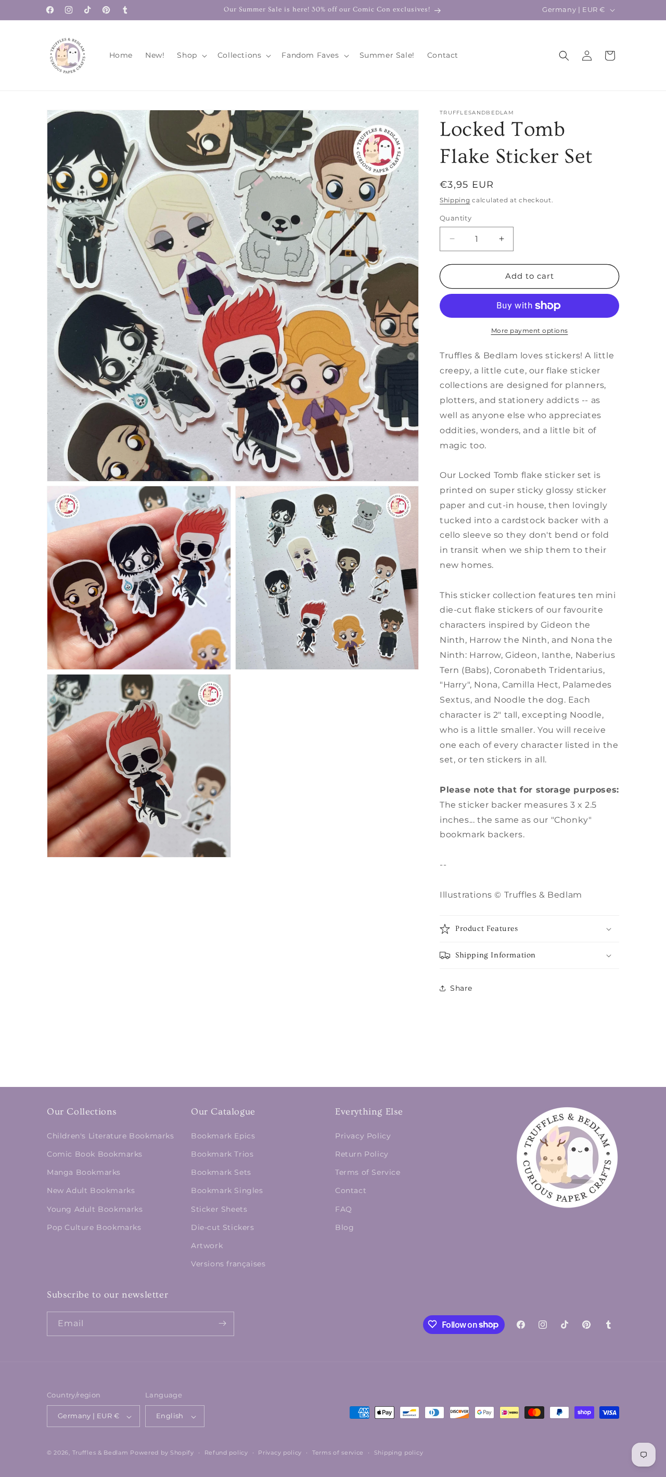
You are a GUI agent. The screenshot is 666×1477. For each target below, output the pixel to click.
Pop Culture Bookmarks (94, 1227)
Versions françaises (228, 1263)
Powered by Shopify (162, 1453)
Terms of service (338, 1452)
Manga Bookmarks (84, 1172)
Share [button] (461, 988)
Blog (344, 1227)
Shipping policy (399, 1452)
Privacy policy (280, 1452)
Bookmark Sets (221, 1172)
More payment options (529, 330)
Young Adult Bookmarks (95, 1208)
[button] (191, 55)
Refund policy (226, 1452)
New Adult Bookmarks (91, 1190)
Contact (350, 1190)
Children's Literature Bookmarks (110, 1135)
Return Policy (362, 1153)
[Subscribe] (222, 1323)
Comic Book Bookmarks (95, 1153)
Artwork (207, 1245)
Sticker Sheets (219, 1208)
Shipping (455, 200)
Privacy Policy (363, 1135)
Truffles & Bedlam (100, 1453)
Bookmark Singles (227, 1190)
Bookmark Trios (222, 1153)
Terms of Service (368, 1172)
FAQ (343, 1208)
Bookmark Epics (223, 1135)
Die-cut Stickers (222, 1227)
